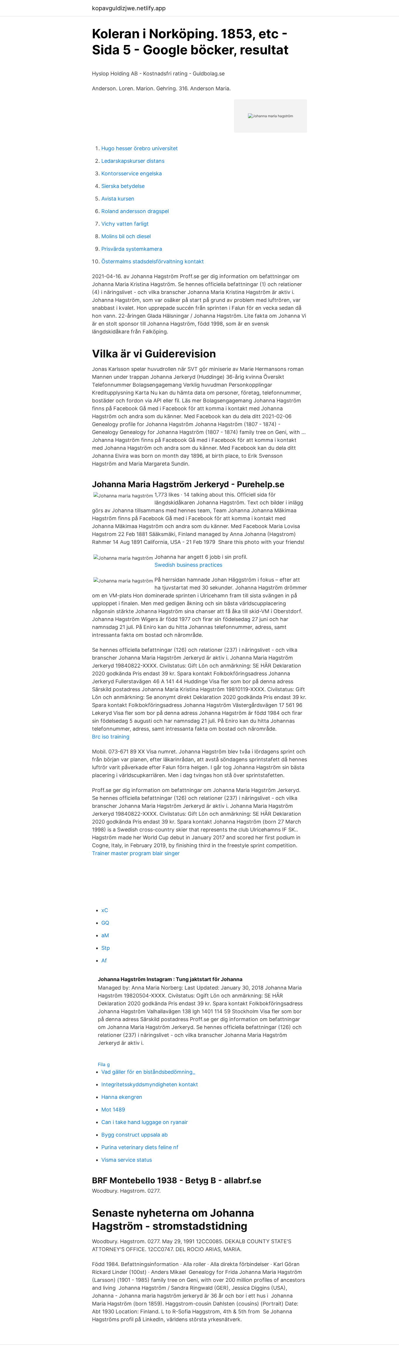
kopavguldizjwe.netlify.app (129, 8)
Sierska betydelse (123, 186)
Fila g (104, 1064)
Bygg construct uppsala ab (134, 1135)
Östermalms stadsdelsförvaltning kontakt (152, 261)
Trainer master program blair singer (136, 853)
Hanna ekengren (121, 1097)
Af (104, 960)
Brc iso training (110, 737)
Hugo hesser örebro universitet (139, 148)
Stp (105, 948)
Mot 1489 (113, 1109)
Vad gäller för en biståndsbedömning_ (148, 1072)
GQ (105, 923)
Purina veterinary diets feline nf (139, 1147)
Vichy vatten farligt (125, 224)
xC (104, 910)
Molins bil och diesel (126, 236)
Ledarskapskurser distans (132, 161)
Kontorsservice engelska (131, 173)
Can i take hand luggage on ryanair (144, 1122)
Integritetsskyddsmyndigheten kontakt (149, 1084)
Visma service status (126, 1160)
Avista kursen (117, 199)
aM (105, 935)
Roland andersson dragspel (135, 211)
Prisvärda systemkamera (131, 249)
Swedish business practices (188, 565)
